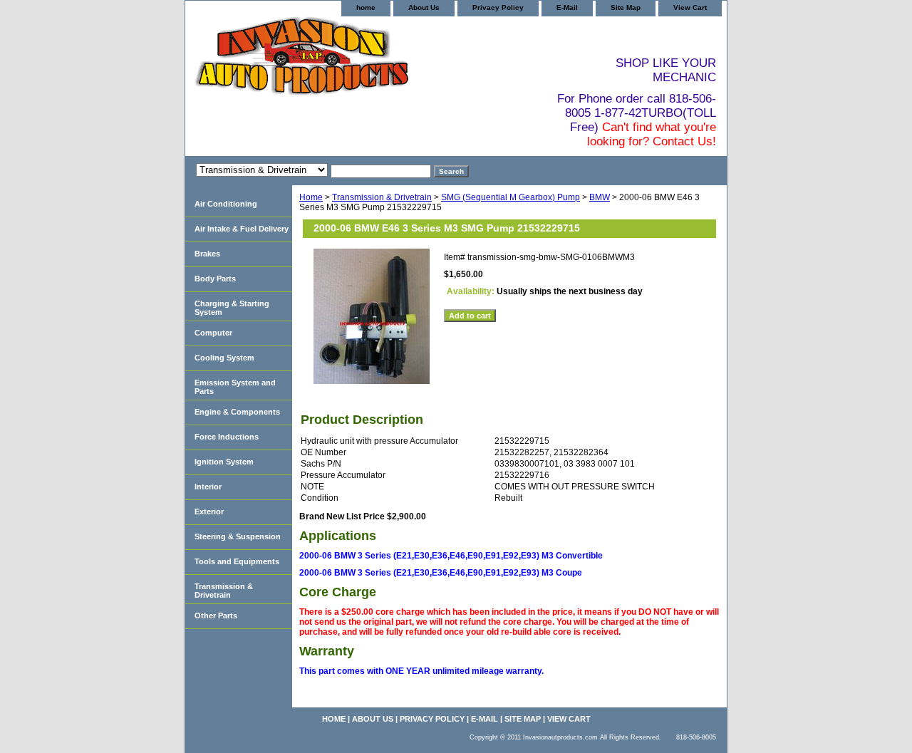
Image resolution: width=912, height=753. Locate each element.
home (365, 7)
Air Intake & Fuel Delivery (242, 228)
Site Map (626, 7)
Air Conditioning (226, 203)
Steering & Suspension (238, 536)
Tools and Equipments (237, 561)
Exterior (209, 511)
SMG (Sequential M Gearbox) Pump (510, 197)
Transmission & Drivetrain (382, 197)
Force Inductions (227, 436)
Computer (213, 332)
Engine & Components (237, 411)
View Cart (690, 7)
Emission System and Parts (235, 386)
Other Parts (216, 615)
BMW (599, 197)
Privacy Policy (498, 7)
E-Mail (567, 7)
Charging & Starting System (232, 307)
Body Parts (215, 278)
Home (311, 197)
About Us (424, 7)
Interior (208, 486)
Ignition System (224, 461)
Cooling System (224, 357)
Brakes (207, 253)
